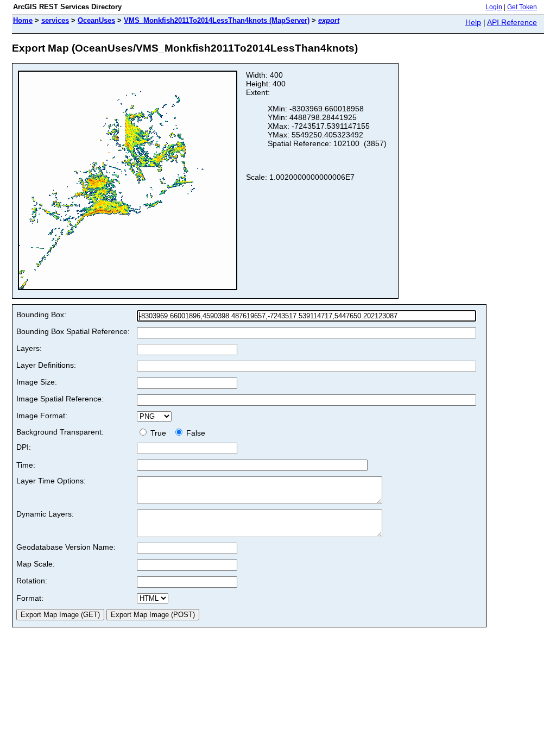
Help (473, 22)
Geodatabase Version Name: (66, 547)
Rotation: (31, 580)
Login (493, 7)
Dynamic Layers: (45, 514)
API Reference (512, 22)
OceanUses (96, 20)
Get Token (522, 7)
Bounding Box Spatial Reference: (73, 331)
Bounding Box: (41, 314)
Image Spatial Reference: (60, 398)
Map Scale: (35, 563)
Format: (29, 598)
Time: (25, 465)
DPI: (23, 447)
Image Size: (36, 382)
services (55, 20)
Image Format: (41, 415)
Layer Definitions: (46, 365)
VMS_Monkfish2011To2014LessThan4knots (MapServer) (216, 20)
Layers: (29, 348)
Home (23, 20)
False (194, 433)
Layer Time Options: (51, 480)
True (159, 433)
